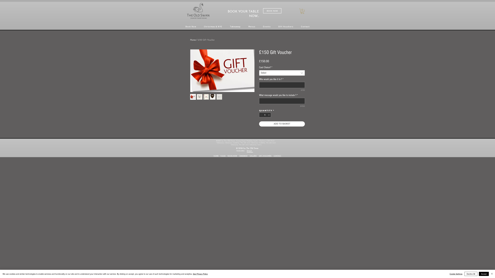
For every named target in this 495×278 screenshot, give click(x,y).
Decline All (471, 274)
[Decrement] (261, 115)
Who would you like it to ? (271, 79)
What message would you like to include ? (278, 95)
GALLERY (253, 156)
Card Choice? (265, 67)
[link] (302, 11)
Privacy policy (241, 150)
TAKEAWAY (243, 156)
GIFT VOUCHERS (265, 156)
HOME (216, 156)
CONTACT (277, 156)
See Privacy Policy (200, 274)
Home (193, 40)
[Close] (491, 274)
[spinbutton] (265, 115)
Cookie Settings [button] (456, 274)
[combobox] (282, 73)
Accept (484, 274)
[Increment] (269, 115)
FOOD (223, 156)
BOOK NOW (232, 156)
